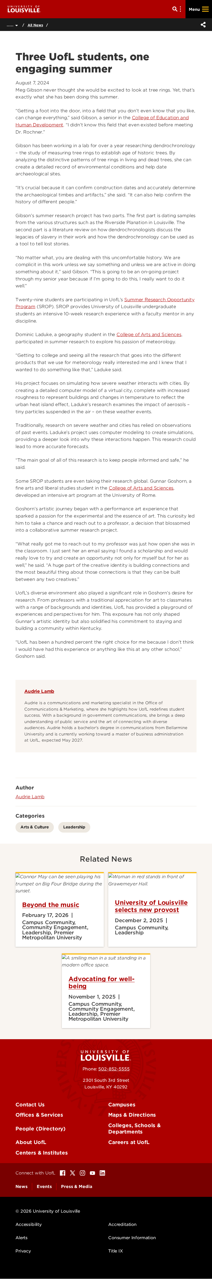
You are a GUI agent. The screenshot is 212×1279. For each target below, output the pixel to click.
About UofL (30, 1142)
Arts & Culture (34, 827)
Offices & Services (39, 1115)
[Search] (178, 9)
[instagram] (82, 1173)
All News (35, 25)
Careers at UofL (129, 1142)
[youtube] (92, 1173)
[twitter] (72, 1173)
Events (44, 1186)
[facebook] (62, 1173)
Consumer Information (132, 1237)
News (21, 1186)
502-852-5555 (113, 1069)
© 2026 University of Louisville (47, 1211)
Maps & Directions (132, 1115)
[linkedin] (102, 1173)
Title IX (115, 1251)
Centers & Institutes (41, 1153)
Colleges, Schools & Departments (134, 1128)
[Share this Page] (202, 24)
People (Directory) (40, 1129)
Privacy (23, 1251)
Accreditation (122, 1224)
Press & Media (76, 1186)
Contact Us (29, 1105)
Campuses (122, 1105)
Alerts (21, 1237)
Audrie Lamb (39, 691)
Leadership (74, 827)
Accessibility (28, 1224)
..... (11, 24)
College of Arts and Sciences (148, 334)
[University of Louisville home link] (24, 9)
